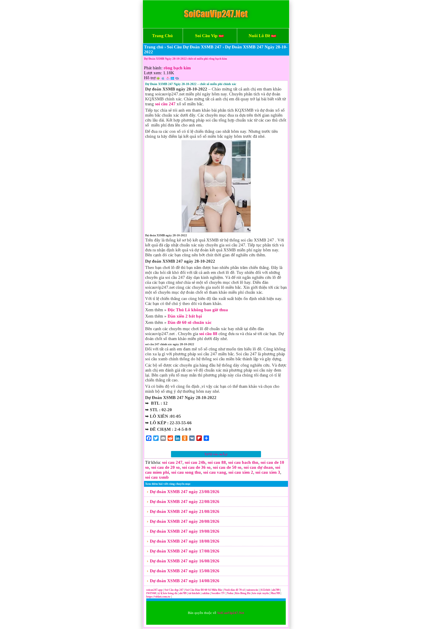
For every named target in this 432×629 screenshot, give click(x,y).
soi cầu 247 (165, 103)
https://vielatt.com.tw (158, 596)
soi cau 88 (217, 462)
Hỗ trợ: (150, 77)
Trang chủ (153, 47)
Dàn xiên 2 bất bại (185, 316)
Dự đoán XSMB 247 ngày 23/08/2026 (184, 491)
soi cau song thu (186, 472)
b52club (266, 589)
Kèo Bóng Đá (242, 593)
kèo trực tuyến (260, 593)
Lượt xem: (153, 72)
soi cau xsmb (157, 477)
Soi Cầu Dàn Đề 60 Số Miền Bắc (203, 589)
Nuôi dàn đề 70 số (234, 589)
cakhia (206, 593)
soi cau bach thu (243, 462)
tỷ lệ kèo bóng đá (168, 593)
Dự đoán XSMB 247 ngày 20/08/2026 (184, 521)
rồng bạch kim (177, 67)
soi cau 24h (195, 462)
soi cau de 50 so (227, 467)
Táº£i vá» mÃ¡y (216, 454)
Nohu (230, 593)
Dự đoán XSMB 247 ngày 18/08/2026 (184, 541)
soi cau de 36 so (196, 467)
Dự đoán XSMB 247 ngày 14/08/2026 (184, 580)
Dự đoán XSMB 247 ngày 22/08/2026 (184, 501)
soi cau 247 (172, 462)
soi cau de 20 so (165, 467)
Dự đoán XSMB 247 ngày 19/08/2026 (184, 531)
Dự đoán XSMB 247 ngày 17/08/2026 (184, 551)
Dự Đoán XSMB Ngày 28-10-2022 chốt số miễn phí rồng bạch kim (185, 58)
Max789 (275, 593)
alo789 (276, 589)
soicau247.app (154, 589)
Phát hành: (153, 67)
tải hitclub (194, 593)
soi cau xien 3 (267, 472)
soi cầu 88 (208, 333)
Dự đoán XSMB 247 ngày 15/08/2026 (184, 570)
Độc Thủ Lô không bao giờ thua (198, 309)
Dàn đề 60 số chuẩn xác (190, 322)
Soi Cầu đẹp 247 (173, 589)
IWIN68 (151, 593)
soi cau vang (214, 472)
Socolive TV (218, 593)
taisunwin (253, 589)
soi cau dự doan (258, 467)
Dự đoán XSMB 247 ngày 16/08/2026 (184, 561)
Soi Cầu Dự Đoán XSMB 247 (194, 47)
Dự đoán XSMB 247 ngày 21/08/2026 (184, 511)
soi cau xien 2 (240, 472)
